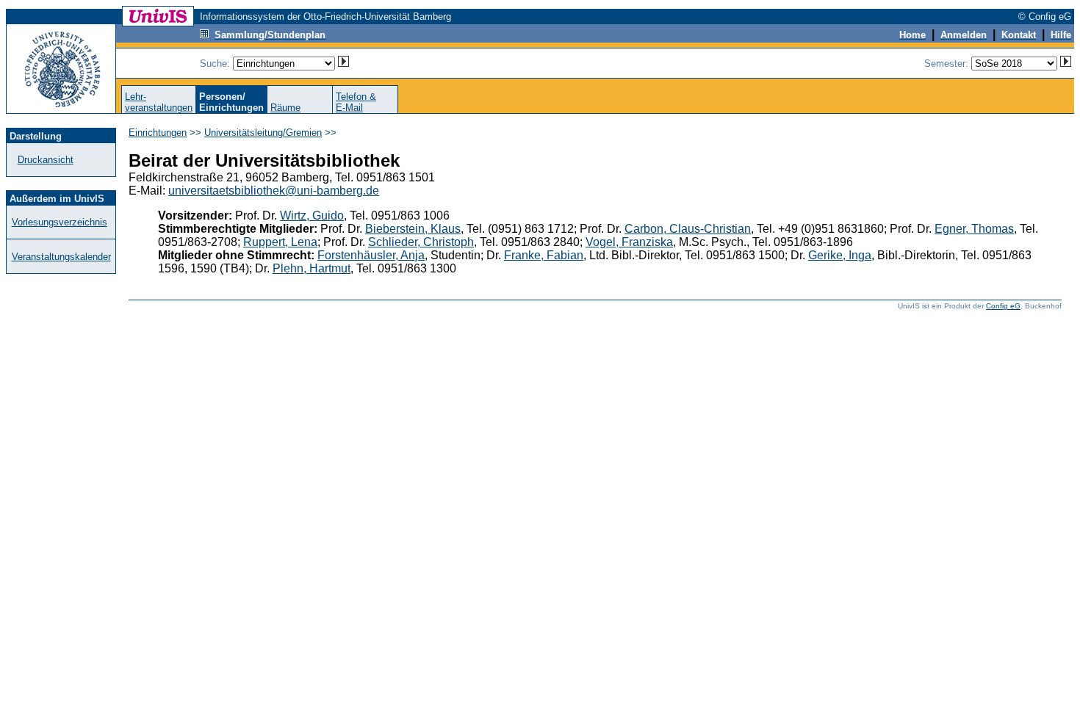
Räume (285, 107)
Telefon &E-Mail (356, 102)
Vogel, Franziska (629, 242)
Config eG (1003, 306)
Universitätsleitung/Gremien (263, 132)
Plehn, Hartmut (311, 268)
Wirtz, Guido (312, 215)
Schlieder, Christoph (421, 242)
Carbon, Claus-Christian (687, 228)
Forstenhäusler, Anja (371, 255)
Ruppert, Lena (280, 242)
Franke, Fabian (543, 255)
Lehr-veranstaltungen (158, 102)
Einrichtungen (158, 132)
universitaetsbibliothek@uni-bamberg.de (273, 190)
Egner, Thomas (974, 228)
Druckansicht (45, 159)
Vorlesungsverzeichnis (59, 222)
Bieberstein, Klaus (413, 228)
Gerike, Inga (839, 255)
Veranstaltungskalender (61, 256)
